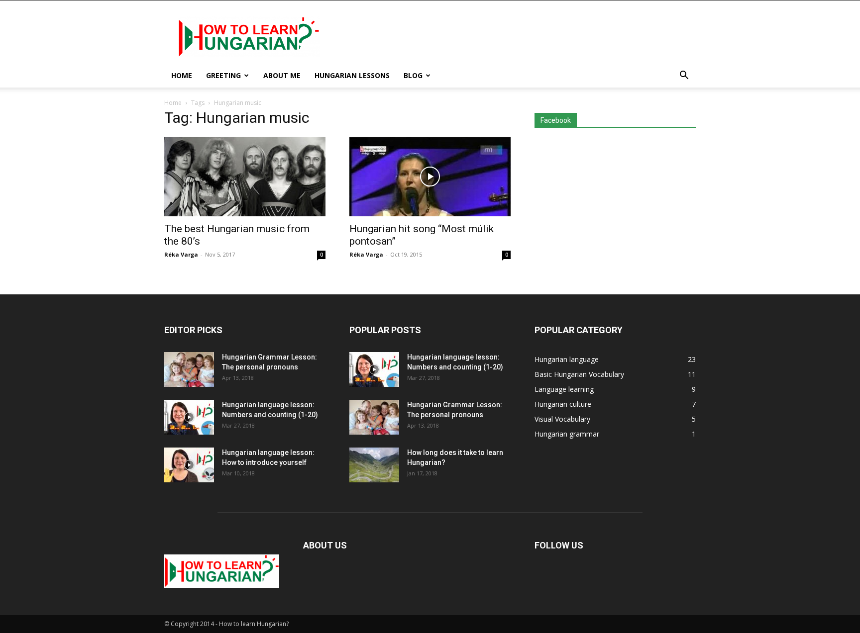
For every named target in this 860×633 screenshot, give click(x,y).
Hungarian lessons (352, 75)
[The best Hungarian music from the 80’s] (244, 176)
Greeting (223, 75)
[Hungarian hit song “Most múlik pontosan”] (430, 176)
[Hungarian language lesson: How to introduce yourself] (189, 465)
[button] (684, 76)
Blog (413, 75)
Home (181, 75)
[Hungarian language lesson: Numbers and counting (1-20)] (189, 417)
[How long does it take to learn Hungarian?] (374, 465)
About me (282, 75)
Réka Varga (181, 254)
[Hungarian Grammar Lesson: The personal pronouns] (189, 369)
